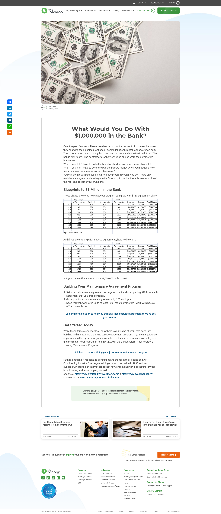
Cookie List (156, 511)
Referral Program (130, 492)
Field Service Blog (130, 486)
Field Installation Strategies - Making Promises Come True (57, 423)
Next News (171, 416)
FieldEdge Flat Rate (85, 480)
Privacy (132, 511)
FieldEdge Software (85, 473)
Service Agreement (106, 511)
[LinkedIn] (10, 108)
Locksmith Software (108, 483)
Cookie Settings (173, 511)
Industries (103, 10)
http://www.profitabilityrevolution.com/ (97, 374)
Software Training (130, 499)
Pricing (116, 10)
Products (89, 10)
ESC (79, 483)
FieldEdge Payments (85, 477)
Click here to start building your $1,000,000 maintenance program (110, 352)
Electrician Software (108, 480)
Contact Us (151, 494)
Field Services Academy (132, 480)
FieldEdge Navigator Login (133, 477)
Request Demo (167, 455)
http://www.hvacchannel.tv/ (137, 374)
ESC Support (167, 486)
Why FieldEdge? (72, 10)
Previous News (52, 416)
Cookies (143, 511)
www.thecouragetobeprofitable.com (100, 377)
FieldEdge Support (153, 486)
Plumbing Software (108, 477)
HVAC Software (106, 473)
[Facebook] (10, 102)
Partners (127, 489)
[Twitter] (10, 114)
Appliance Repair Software (110, 486)
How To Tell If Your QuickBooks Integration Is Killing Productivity (160, 423)
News (126, 483)
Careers (161, 494)
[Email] (10, 120)
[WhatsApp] (10, 126)
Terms (121, 511)
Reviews (127, 496)
